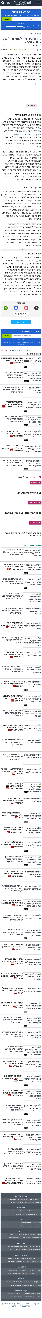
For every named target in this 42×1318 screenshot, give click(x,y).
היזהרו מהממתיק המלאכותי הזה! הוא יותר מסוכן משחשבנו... (25, 1202)
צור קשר (36, 1303)
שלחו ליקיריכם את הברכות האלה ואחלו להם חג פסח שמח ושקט (24, 1258)
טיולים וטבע (21, 1243)
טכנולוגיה (21, 1279)
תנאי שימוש (20, 26)
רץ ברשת (21, 1231)
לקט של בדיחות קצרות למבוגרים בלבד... (30, 1223)
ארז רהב (35, 45)
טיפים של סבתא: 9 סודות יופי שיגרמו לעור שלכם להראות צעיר (25, 1214)
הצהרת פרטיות (25, 1306)
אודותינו (19, 1303)
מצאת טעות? (4, 350)
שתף (3, 49)
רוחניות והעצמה (21, 1255)
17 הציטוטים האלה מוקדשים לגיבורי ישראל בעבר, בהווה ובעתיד (24, 1294)
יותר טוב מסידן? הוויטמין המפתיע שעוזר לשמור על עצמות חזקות (24, 1199)
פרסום (14, 1306)
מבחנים (34, 477)
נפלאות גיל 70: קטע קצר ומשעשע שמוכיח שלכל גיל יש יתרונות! (24, 1234)
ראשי (39, 34)
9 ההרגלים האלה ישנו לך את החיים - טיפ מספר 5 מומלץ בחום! (25, 1238)
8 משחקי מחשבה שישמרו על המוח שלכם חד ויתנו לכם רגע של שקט (23, 1282)
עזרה (27, 1303)
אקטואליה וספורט (21, 1290)
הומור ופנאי (21, 1219)
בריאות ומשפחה (21, 1196)
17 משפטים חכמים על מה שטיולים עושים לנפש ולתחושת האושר (24, 1246)
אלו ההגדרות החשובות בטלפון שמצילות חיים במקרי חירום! (26, 1285)
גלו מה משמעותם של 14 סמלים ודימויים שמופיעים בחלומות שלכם (24, 1261)
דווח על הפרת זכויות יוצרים (19, 350)
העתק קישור (19, 314)
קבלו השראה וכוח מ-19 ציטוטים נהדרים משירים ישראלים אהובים (24, 1273)
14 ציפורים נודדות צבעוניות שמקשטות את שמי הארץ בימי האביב (24, 1250)
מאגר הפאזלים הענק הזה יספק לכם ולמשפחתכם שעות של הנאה (24, 1226)
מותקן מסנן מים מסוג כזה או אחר (27, 134)
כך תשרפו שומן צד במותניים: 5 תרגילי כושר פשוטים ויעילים (25, 1297)
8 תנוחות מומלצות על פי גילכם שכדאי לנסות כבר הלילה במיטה (25, 1211)
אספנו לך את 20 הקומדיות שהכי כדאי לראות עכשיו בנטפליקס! (25, 1270)
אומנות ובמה (21, 1267)
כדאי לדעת (31, 34)
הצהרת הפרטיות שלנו (11, 26)
